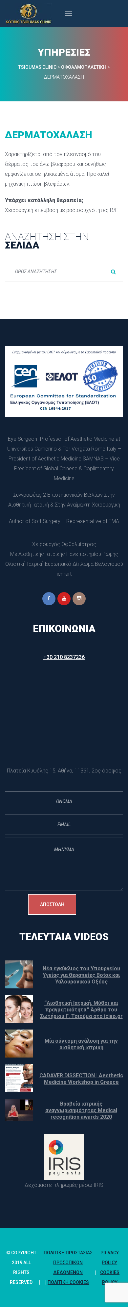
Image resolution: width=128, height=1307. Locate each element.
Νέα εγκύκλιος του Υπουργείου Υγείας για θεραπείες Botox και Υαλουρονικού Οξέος (81, 975)
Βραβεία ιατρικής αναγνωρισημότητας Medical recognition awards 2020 (81, 1110)
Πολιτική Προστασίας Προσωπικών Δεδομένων (68, 1262)
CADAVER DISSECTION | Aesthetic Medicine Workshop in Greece (81, 1078)
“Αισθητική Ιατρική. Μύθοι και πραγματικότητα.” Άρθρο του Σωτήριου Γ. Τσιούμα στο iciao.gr (81, 1009)
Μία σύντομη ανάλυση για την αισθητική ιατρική (81, 1044)
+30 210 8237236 (64, 657)
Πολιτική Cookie (68, 1282)
